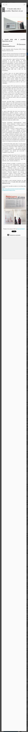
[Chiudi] (24, 4)
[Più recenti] (3, 4)
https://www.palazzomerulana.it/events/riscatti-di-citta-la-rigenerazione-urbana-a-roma (13, 189)
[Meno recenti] (6, 4)
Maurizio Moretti (21, 229)
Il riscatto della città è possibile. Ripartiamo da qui (14, 10)
